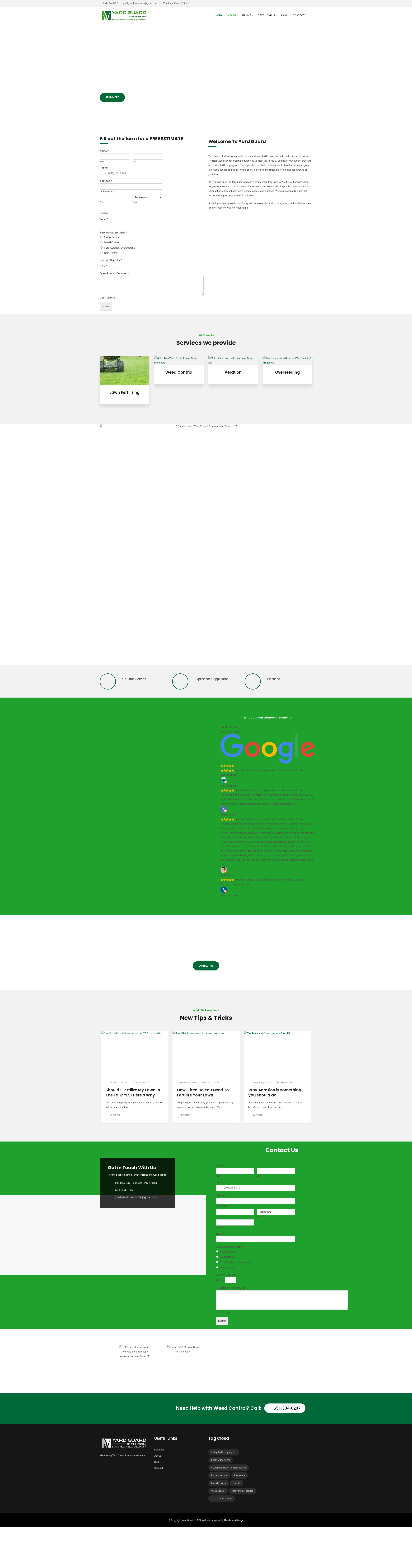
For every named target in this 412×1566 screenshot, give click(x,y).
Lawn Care (239, 1475)
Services (247, 15)
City (101, 202)
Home (219, 15)
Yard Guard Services (221, 1498)
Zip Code (104, 213)
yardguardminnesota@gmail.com (140, 3)
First (102, 161)
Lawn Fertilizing (124, 392)
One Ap (236, 1483)
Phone (104, 167)
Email (104, 219)
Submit (106, 306)
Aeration (233, 372)
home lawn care (219, 1475)
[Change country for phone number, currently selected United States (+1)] (103, 173)
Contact (299, 15)
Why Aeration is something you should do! (203, 1092)
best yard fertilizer (220, 1460)
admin (116, 1114)
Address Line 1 (107, 191)
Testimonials (266, 15)
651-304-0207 (110, 3)
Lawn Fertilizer (218, 1483)
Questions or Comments (115, 273)
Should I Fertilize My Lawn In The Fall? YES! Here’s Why (275, 1092)
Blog (284, 15)
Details (124, 388)
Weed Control (111, 242)
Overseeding (287, 372)
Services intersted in (113, 232)
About (232, 15)
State (135, 202)
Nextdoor (159, 1449)
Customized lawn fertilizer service (228, 1467)
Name (104, 151)
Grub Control (111, 253)
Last (135, 161)
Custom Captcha (111, 260)
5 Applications (112, 237)
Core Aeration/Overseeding (119, 247)
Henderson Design (233, 1520)
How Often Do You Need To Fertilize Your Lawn (131, 1092)
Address (106, 180)
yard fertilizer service (242, 1491)
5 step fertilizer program (223, 1452)
